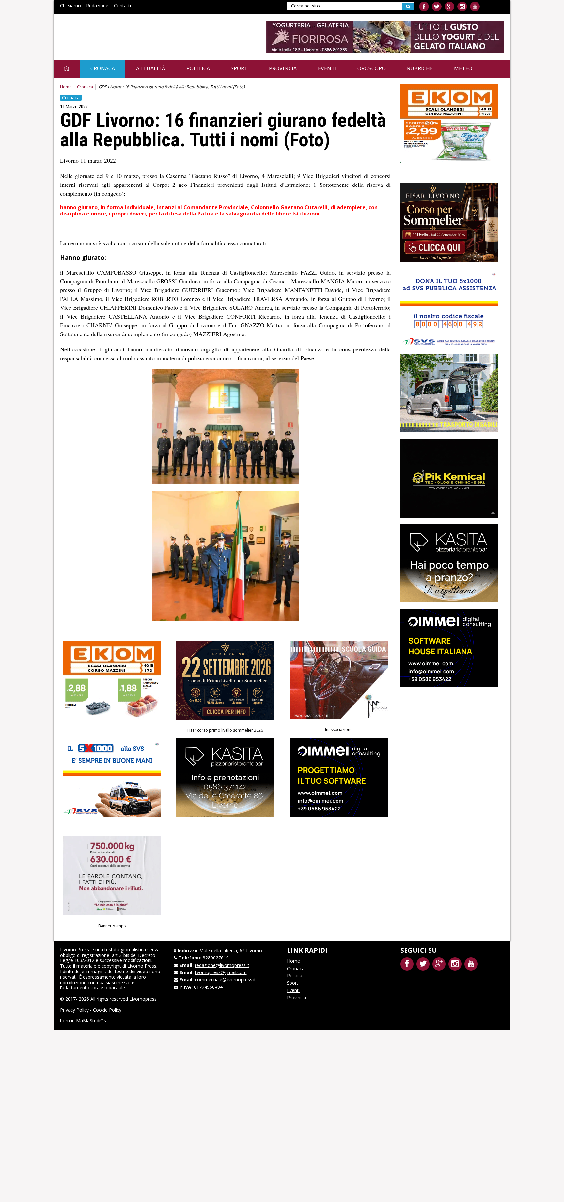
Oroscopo (371, 68)
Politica (198, 68)
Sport (239, 68)
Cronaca (102, 68)
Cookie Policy (107, 1010)
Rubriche (420, 68)
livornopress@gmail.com (221, 972)
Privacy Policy (74, 1010)
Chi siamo (70, 5)
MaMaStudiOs (91, 1020)
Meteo (463, 68)
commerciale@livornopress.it (225, 979)
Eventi (327, 68)
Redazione (97, 5)
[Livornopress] (121, 32)
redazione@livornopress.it (222, 965)
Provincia (283, 68)
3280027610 (216, 958)
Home (66, 87)
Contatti (122, 5)
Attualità (150, 68)
